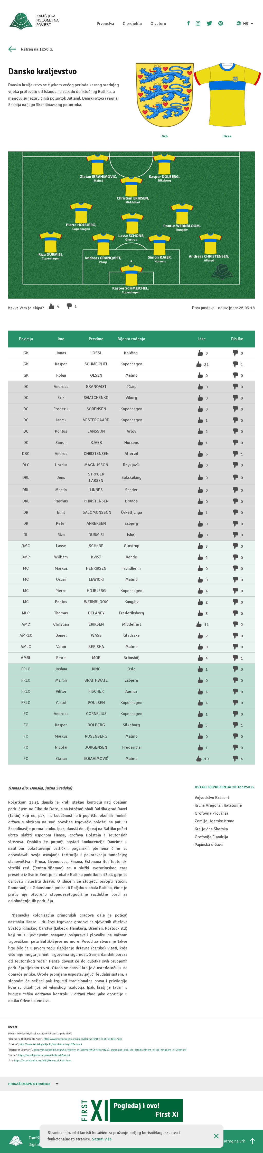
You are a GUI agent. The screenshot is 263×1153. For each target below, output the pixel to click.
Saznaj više (102, 1139)
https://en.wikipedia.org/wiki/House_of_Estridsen (42, 1060)
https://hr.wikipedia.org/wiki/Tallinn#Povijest (44, 1055)
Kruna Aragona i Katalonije (218, 805)
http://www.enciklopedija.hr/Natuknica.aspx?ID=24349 (51, 1044)
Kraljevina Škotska (211, 829)
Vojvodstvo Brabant (212, 797)
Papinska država (209, 844)
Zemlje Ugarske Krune (214, 821)
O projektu (132, 23)
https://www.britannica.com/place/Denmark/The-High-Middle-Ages (83, 1039)
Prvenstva (105, 23)
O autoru (158, 23)
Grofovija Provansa (211, 813)
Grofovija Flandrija (211, 837)
